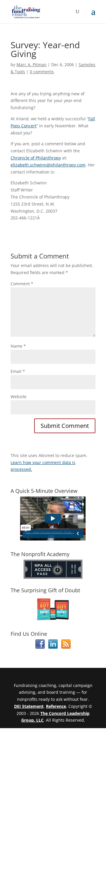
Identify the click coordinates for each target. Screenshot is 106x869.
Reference (56, 706)
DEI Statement (29, 706)
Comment (22, 283)
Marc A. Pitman (31, 64)
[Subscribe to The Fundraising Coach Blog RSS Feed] (66, 647)
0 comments (42, 71)
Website (18, 396)
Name (18, 346)
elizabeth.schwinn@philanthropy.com (48, 165)
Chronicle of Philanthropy (36, 158)
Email (18, 371)
